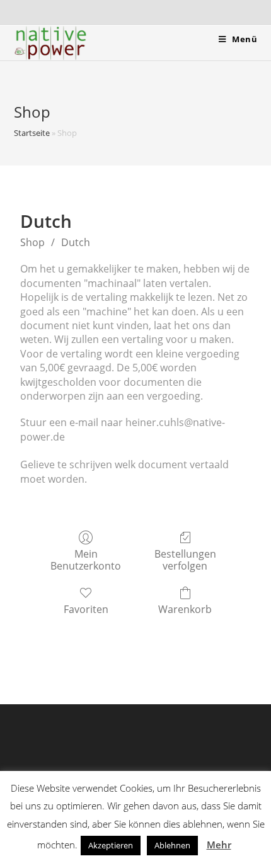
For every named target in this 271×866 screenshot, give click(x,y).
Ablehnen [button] (172, 845)
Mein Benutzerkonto (85, 559)
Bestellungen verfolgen (185, 559)
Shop (32, 242)
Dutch (75, 242)
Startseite (32, 132)
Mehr (219, 844)
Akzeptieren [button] (110, 845)
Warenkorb (185, 609)
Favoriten (86, 609)
